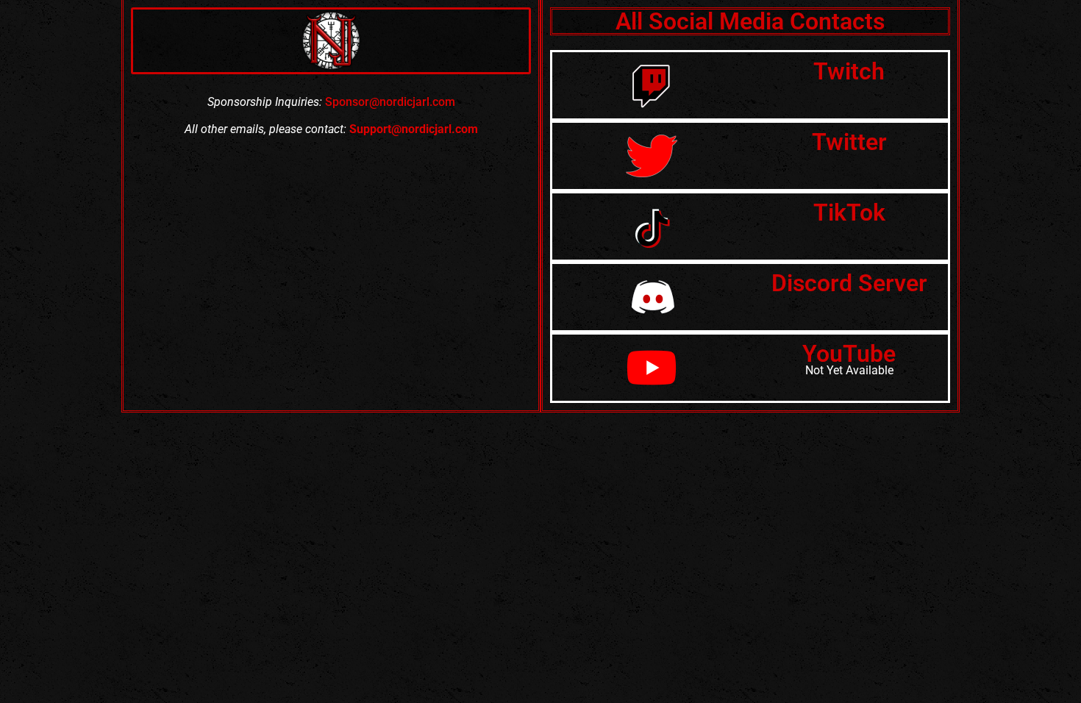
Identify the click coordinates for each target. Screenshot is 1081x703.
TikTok (849, 212)
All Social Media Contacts (750, 21)
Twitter (849, 142)
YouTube (849, 354)
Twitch (849, 71)
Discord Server (849, 283)
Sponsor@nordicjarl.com (390, 102)
